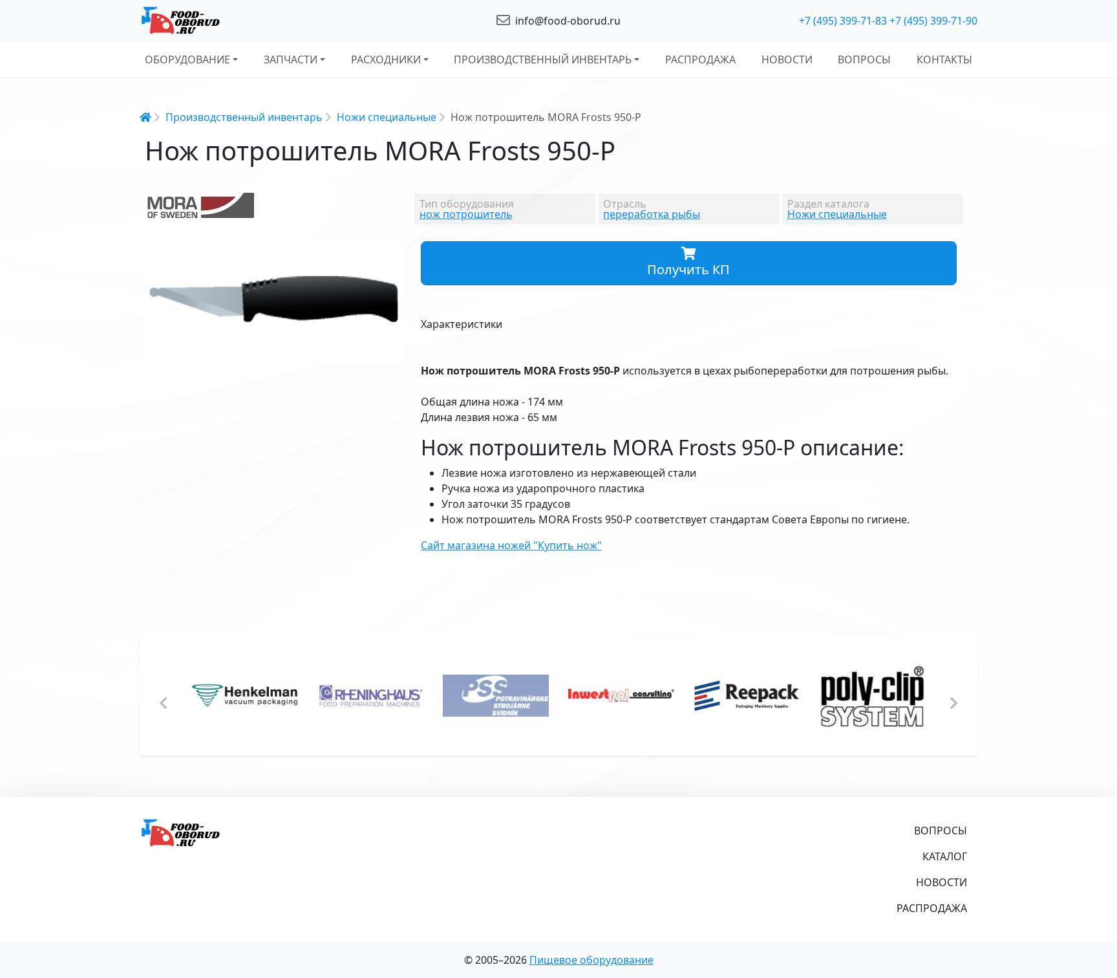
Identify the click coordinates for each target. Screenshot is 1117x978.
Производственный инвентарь (244, 117)
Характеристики (461, 324)
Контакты (944, 59)
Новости (787, 59)
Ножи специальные (386, 117)
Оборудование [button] (187, 59)
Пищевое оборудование (591, 960)
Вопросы (864, 59)
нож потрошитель (466, 214)
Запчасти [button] (290, 59)
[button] (393, 253)
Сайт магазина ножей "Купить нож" (511, 545)
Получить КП (688, 269)
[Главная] (274, 20)
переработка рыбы (651, 214)
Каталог (944, 856)
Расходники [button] (386, 59)
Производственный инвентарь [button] (543, 59)
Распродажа (700, 59)
